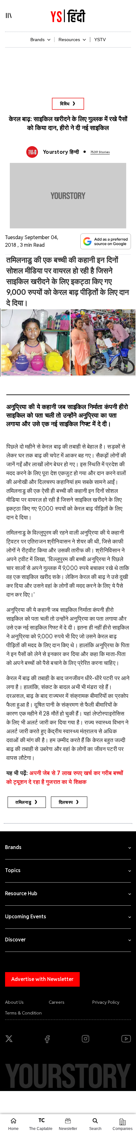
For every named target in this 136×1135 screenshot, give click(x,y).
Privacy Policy (106, 1002)
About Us (14, 1002)
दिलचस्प (66, 802)
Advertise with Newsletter (42, 979)
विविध (65, 104)
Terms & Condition (23, 1013)
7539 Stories (100, 152)
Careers (57, 1002)
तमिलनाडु (23, 802)
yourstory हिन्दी (61, 152)
